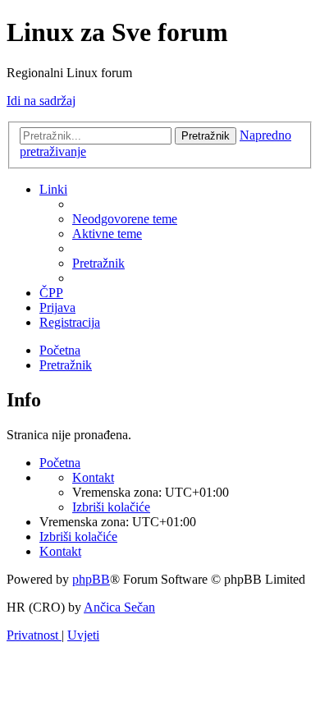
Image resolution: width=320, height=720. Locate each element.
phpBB (91, 579)
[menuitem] (124, 219)
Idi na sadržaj (41, 101)
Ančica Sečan (119, 607)
